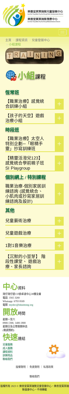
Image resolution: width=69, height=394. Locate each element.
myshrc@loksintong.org (21, 304)
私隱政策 (48, 366)
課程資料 (8, 351)
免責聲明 (34, 366)
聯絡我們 (8, 359)
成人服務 (8, 348)
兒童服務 (8, 344)
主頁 (8, 40)
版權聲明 (21, 366)
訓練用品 (8, 355)
